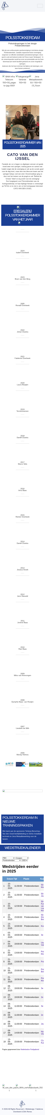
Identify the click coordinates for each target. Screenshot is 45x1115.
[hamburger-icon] (40, 6)
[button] (5, 1088)
